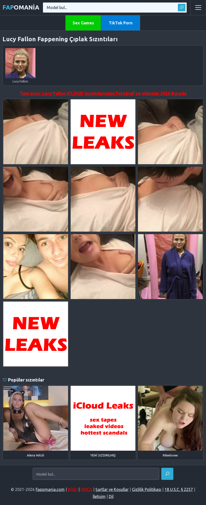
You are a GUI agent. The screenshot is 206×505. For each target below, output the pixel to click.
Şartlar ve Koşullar (112, 489)
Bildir (72, 489)
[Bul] (181, 7)
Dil (111, 496)
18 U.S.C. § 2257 (179, 489)
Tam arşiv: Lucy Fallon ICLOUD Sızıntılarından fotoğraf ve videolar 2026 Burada (103, 93)
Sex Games (83, 23)
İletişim (99, 496)
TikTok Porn (120, 23)
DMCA (86, 489)
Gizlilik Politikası (146, 489)
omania (21, 7)
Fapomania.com (50, 489)
